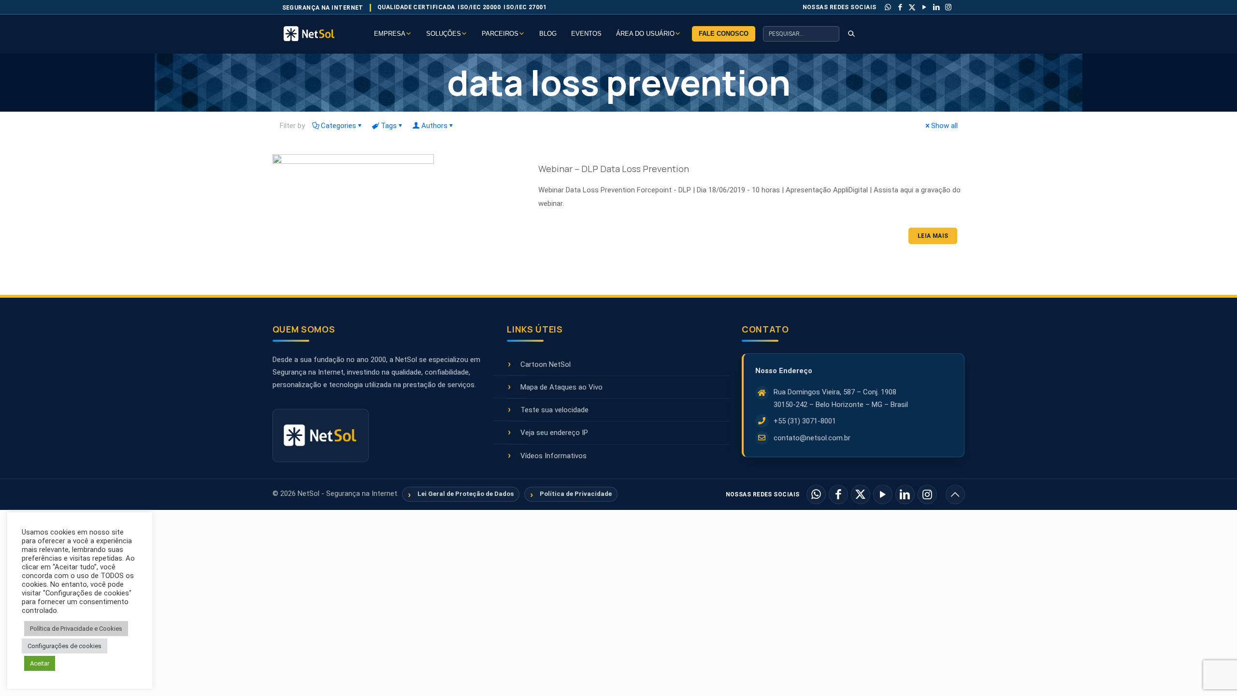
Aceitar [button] (39, 663)
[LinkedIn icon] (936, 7)
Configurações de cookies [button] (64, 646)
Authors (434, 125)
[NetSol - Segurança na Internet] (321, 33)
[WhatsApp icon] (888, 7)
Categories (338, 125)
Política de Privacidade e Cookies (76, 628)
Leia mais (933, 235)
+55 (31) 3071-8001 (805, 421)
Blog (548, 33)
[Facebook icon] (900, 7)
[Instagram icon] (948, 7)
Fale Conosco (723, 33)
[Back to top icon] (955, 494)
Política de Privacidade (576, 493)
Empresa (389, 33)
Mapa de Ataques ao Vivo (561, 387)
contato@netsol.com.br (812, 438)
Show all (944, 125)
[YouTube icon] (924, 7)
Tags (389, 125)
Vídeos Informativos (553, 455)
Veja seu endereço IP (554, 432)
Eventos (586, 33)
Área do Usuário (645, 33)
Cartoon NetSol (545, 364)
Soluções (443, 33)
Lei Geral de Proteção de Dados (465, 493)
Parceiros (500, 33)
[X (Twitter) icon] (912, 7)
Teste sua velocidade (554, 410)
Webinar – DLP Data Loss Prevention (613, 168)
